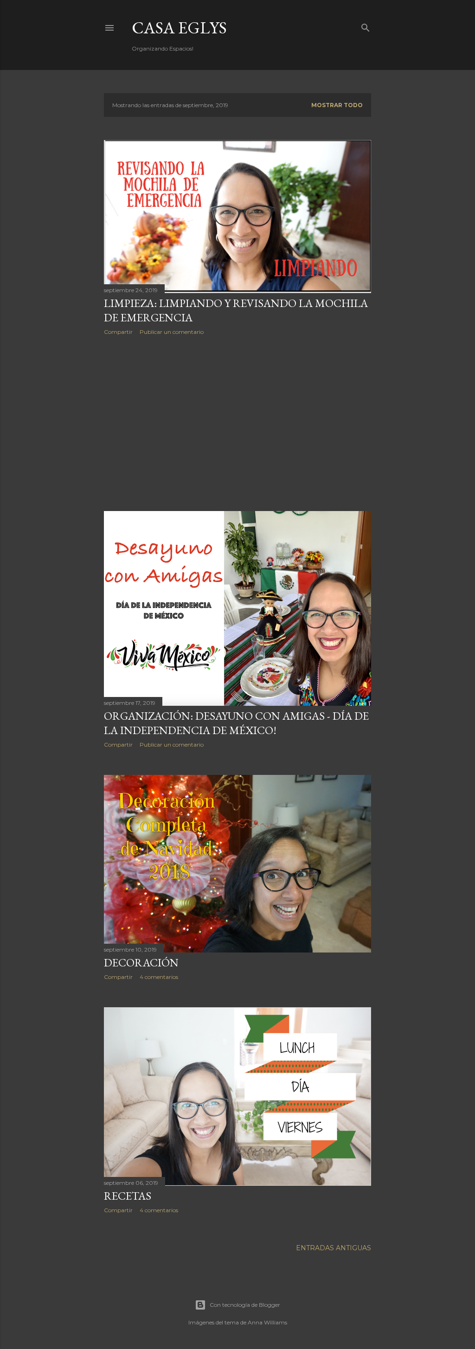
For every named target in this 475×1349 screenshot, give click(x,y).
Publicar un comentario (172, 331)
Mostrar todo (337, 105)
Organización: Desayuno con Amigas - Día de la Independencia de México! (236, 723)
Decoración (141, 962)
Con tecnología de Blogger (245, 1304)
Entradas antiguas (333, 1248)
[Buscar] (365, 26)
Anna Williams (267, 1322)
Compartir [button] (118, 331)
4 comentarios (159, 976)
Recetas (127, 1196)
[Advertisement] (237, 423)
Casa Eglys (179, 27)
